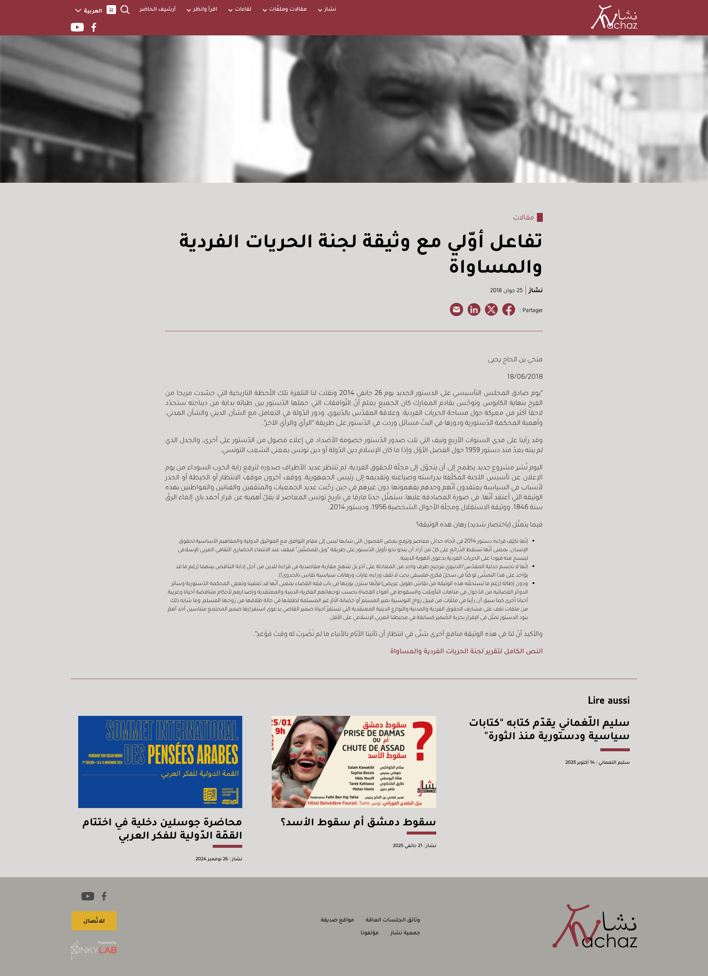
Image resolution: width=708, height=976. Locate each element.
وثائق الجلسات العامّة (393, 919)
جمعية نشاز (405, 932)
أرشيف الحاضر (158, 9)
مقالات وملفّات (288, 9)
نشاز (330, 9)
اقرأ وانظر (205, 9)
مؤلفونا (370, 932)
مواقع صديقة (337, 919)
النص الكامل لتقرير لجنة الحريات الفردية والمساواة (466, 651)
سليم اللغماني (613, 762)
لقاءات (243, 9)
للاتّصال (94, 920)
